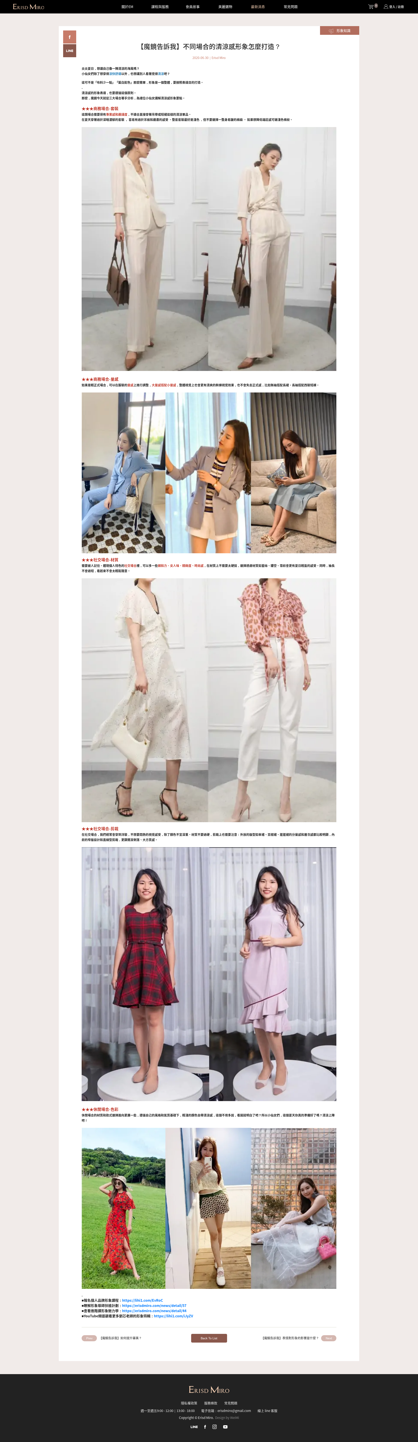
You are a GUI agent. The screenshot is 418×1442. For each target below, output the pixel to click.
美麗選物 (225, 6)
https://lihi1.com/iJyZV (173, 1315)
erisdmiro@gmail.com (234, 1410)
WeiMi (234, 1417)
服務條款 (210, 1403)
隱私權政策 (189, 1403)
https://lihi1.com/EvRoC (142, 1300)
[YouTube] (225, 1426)
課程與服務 (160, 6)
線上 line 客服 (267, 1410)
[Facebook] (205, 1426)
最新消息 (258, 6)
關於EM (127, 6)
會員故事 (193, 6)
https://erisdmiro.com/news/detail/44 (154, 1310)
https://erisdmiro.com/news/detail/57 (154, 1305)
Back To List (209, 1338)
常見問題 (291, 6)
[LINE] (194, 1426)
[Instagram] (214, 1426)
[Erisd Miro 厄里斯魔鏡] (28, 6)
